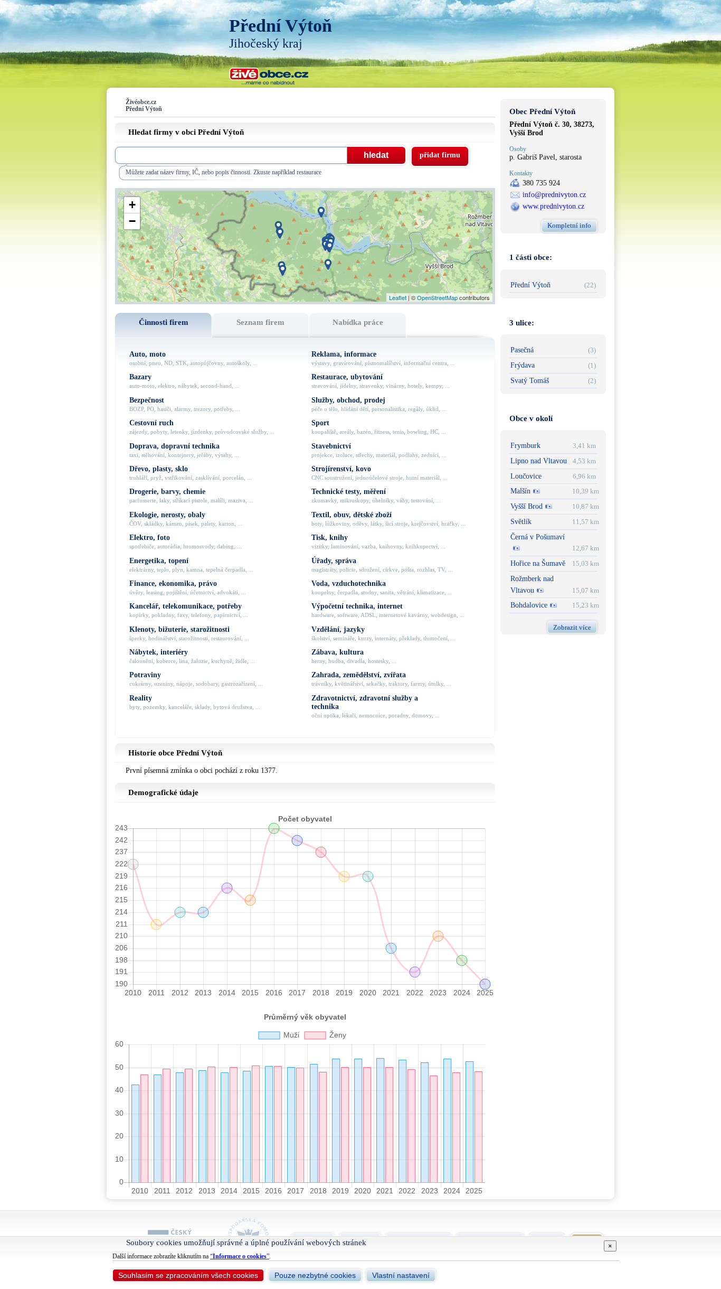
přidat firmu (440, 155)
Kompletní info (569, 225)
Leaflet (397, 297)
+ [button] (132, 204)
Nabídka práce (358, 322)
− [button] (132, 221)
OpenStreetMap (437, 297)
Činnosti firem (163, 322)
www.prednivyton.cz (553, 206)
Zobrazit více (572, 627)
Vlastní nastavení (401, 1275)
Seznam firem (260, 322)
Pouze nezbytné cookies (315, 1275)
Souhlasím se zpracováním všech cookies (188, 1275)
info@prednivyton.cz (554, 195)
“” (239, 1256)
